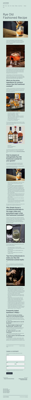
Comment (7, 354)
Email (17, 362)
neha (7, 346)
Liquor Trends (6, 2)
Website (7, 366)
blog (3, 7)
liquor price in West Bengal (6, 391)
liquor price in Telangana (6, 392)
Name (7, 362)
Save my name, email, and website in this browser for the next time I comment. (15, 370)
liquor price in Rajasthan (6, 390)
